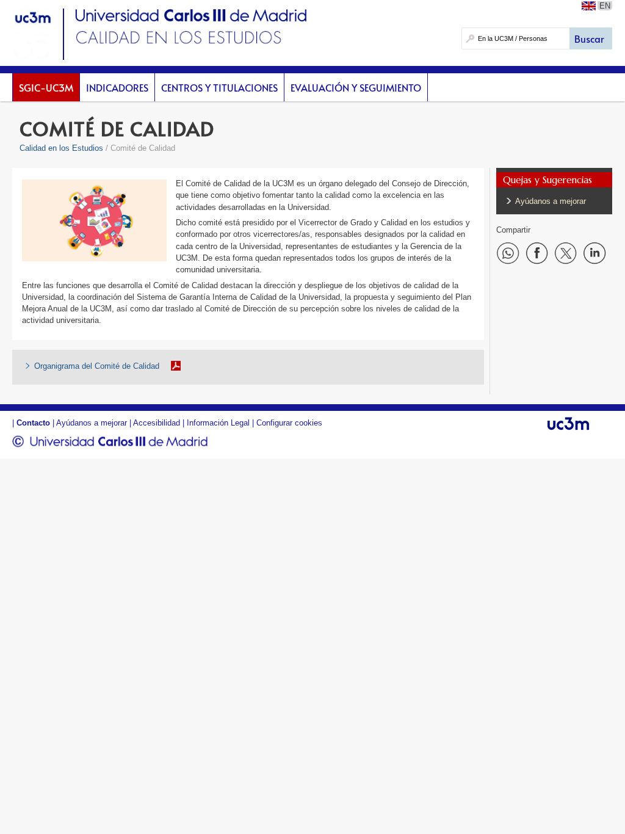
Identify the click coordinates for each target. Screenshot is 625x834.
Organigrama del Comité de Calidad (96, 366)
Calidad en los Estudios (61, 148)
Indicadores (117, 87)
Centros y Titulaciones (219, 87)
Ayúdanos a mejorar (550, 201)
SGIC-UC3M (46, 87)
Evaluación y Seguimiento (356, 87)
